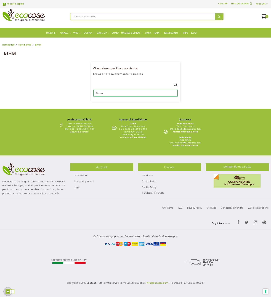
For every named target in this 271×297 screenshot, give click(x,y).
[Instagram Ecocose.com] (255, 222)
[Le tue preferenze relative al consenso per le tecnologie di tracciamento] (265, 291)
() (241, 3)
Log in (77, 187)
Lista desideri (81, 175)
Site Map (211, 208)
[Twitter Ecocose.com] (246, 222)
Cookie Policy (149, 187)
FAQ (180, 208)
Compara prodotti (84, 181)
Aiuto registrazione (258, 208)
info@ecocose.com (157, 282)
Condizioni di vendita (153, 193)
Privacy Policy (149, 181)
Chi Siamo (147, 175)
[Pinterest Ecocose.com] (264, 222)
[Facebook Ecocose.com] (238, 222)
